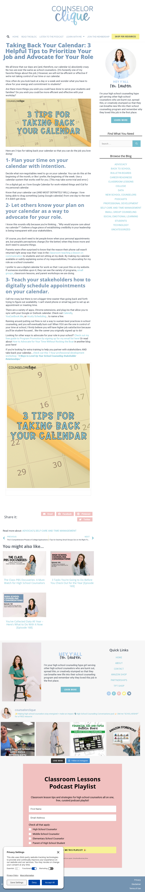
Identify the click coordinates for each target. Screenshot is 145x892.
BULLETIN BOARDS (120, 173)
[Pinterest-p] (119, 693)
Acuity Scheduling (36, 316)
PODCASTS (121, 199)
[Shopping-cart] (129, 693)
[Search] (137, 143)
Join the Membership (98, 36)
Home (15, 36)
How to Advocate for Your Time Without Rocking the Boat (43, 341)
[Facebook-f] (114, 693)
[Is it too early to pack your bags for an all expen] (53, 739)
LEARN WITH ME (74, 36)
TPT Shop (119, 685)
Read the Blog (29, 36)
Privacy (137, 880)
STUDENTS (121, 220)
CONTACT (119, 668)
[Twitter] (124, 693)
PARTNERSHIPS (119, 680)
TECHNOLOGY (121, 225)
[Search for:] (116, 143)
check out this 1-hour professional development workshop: (45, 355)
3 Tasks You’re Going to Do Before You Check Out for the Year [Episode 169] (72, 583)
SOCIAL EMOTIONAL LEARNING (121, 216)
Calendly (67, 313)
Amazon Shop (119, 674)
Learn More (121, 120)
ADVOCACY (28, 530)
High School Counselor (45, 829)
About (119, 663)
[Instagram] (109, 693)
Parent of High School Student (49, 843)
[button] (8, 36)
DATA (121, 190)
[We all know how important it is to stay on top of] (88, 739)
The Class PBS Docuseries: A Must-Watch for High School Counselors (24, 581)
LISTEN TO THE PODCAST (51, 36)
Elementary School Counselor (48, 838)
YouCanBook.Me (14, 316)
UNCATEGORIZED (120, 229)
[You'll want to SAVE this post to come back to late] (123, 739)
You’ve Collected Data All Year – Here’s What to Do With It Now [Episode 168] (24, 624)
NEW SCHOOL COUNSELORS (120, 194)
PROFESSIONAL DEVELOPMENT (121, 203)
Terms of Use (135, 888)
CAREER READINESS (121, 177)
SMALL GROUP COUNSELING (121, 212)
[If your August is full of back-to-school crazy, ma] (18, 739)
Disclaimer (136, 884)
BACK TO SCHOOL (121, 168)
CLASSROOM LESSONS (120, 181)
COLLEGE (121, 186)
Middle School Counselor (46, 834)
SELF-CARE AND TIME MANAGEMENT (56, 530)
